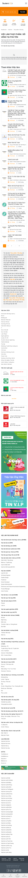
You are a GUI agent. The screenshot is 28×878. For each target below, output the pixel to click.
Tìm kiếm (22, 12)
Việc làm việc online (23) (7, 696)
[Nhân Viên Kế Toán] (4, 144)
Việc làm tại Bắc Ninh (6, 787)
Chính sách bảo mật (6, 860)
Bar (2, 690)
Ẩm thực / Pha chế (5, 681)
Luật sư (3, 605)
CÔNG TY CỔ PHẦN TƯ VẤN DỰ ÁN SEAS (19, 180)
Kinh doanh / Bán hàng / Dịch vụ (8, 313)
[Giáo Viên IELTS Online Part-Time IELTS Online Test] (4, 204)
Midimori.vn (4, 760)
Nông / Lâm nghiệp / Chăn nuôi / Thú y (10, 716)
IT (1, 327)
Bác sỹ (2, 666)
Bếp (2, 684)
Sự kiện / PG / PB (4, 338)
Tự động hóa (4, 724)
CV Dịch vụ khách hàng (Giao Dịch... (16, 388)
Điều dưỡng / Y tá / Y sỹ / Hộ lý (8, 668)
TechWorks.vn (4, 754)
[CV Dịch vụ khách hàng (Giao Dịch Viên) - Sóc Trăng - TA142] (4, 92)
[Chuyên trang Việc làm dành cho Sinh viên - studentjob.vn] (7, 3)
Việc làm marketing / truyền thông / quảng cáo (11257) (13, 643)
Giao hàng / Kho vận (5, 323)
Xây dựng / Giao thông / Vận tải (8, 358)
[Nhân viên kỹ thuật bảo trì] (4, 187)
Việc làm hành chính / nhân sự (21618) (10, 558)
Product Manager (5, 588)
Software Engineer (5, 575)
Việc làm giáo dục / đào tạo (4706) (10, 552)
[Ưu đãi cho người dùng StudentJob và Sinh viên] (14, 490)
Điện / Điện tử (4, 733)
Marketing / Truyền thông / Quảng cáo (9, 346)
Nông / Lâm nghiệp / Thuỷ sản (7, 360)
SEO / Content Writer (6, 655)
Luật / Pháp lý (4, 333)
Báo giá (22, 860)
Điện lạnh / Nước (5, 735)
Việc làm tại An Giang (6, 852)
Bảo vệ (2, 315)
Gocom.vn (3, 763)
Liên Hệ (15, 858)
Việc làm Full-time (5, 741)
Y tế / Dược (3, 350)
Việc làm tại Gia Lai (5, 836)
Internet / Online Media (6, 653)
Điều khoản (21, 858)
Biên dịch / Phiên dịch (5, 319)
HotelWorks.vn (4, 756)
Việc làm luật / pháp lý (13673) (8, 601)
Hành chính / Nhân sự (5, 325)
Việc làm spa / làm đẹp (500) (8, 598)
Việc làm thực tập (5, 748)
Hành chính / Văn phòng (7, 560)
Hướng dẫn (15, 860)
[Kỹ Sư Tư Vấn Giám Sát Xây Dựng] (4, 178)
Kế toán (3, 617)
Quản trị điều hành (5, 564)
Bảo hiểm (3, 626)
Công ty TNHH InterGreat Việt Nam (17, 206)
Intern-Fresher (4, 591)
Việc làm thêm (4, 348)
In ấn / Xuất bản (5, 650)
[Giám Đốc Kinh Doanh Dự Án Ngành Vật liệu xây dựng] (4, 169)
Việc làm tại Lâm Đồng (6, 798)
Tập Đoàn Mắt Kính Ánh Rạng (16, 188)
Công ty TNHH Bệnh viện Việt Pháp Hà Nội (19, 144)
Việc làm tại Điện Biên (6, 829)
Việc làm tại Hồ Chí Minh (7, 780)
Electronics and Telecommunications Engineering (13, 586)
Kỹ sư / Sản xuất (4, 329)
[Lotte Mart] (6, 424)
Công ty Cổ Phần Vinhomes (16, 137)
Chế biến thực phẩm (6, 702)
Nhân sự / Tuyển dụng (6, 562)
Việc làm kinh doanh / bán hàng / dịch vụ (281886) (13, 539)
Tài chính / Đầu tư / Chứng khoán (9, 624)
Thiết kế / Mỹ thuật (5, 342)
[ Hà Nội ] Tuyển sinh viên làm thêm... (16, 372)
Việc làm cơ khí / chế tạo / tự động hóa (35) (12, 722)
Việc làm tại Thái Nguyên (7, 789)
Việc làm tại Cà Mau (6, 823)
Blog (10, 858)
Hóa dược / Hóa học (6, 671)
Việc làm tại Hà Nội (5, 778)
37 (19, 245)
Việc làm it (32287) (6, 570)
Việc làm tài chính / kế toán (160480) (10, 615)
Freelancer (3, 579)
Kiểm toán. (3, 622)
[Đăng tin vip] (14, 452)
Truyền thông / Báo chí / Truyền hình (10, 648)
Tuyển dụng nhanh (17, 876)
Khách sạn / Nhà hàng (6, 688)
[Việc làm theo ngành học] (14, 523)
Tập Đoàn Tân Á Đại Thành (15, 171)
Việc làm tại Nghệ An (6, 805)
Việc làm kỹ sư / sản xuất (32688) (9, 594)
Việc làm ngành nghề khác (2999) (9, 609)
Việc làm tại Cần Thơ (6, 847)
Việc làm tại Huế (5, 850)
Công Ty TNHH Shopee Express (17, 416)
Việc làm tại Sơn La (5, 818)
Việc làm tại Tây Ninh (6, 820)
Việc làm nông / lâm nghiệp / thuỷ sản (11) (11, 714)
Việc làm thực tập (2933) (7, 638)
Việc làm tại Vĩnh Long (6, 845)
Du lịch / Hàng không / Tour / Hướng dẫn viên (12, 686)
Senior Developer (5, 582)
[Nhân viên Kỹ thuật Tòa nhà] (4, 137)
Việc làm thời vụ (5, 745)
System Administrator (6, 584)
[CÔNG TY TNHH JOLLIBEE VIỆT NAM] (6, 408)
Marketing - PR (4, 646)
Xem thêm (14, 398)
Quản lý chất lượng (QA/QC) (8, 567)
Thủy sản (3, 718)
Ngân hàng (3, 619)
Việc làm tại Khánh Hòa (6, 793)
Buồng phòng (4, 677)
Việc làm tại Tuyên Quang (7, 843)
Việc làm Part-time (5, 743)
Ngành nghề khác (5, 336)
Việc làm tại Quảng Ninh (7, 814)
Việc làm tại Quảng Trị (6, 816)
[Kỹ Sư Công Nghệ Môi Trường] (4, 83)
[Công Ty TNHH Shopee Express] (6, 416)
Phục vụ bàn (4, 693)
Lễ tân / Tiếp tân (5, 679)
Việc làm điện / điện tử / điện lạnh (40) (10, 730)
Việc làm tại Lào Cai (6, 802)
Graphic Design (4, 577)
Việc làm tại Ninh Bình (6, 807)
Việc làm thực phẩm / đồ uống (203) (10, 699)
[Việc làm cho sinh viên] (14, 513)
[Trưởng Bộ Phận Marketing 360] (4, 228)
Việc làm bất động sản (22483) (8, 545)
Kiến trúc (3, 634)
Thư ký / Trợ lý (4, 356)
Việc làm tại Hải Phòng (6, 784)
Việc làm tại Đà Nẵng (6, 782)
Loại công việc (5, 739)
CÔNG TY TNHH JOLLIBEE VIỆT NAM (17, 408)
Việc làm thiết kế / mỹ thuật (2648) (9, 630)
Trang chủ (4, 858)
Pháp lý (3, 603)
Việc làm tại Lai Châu (6, 796)
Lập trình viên (4, 573)
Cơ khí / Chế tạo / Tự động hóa (7, 362)
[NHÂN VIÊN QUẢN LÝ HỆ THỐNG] (4, 152)
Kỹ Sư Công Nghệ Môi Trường (17, 380)
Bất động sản (4, 317)
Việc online (3, 354)
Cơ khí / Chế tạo (5, 727)
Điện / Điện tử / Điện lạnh (6, 364)
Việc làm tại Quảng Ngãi (7, 811)
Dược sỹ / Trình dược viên (7, 664)
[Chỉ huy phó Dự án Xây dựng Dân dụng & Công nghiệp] (4, 195)
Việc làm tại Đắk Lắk (6, 827)
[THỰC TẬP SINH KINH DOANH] (4, 237)
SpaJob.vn (3, 758)
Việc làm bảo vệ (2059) (7, 542)
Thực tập (3, 344)
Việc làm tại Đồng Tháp (6, 834)
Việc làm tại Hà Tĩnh (6, 838)
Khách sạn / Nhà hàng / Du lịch (7, 352)
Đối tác (3, 751)
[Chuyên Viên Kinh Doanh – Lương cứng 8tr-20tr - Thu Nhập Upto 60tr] (4, 126)
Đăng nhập (24, 876)
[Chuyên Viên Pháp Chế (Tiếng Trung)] (4, 101)
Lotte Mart (12, 424)
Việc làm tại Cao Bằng (6, 825)
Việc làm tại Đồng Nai (6, 832)
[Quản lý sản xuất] (4, 161)
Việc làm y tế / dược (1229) (8, 662)
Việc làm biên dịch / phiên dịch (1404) (10, 548)
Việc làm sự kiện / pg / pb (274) (9, 612)
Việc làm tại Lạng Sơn (6, 800)
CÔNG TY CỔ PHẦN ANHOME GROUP (18, 238)
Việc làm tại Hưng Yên (6, 791)
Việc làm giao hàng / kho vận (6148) (10, 555)
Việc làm (10, 876)
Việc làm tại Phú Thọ (6, 809)
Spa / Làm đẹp (4, 331)
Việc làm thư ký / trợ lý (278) (8, 708)
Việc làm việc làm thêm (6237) (8, 659)
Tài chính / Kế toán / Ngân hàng (8, 340)
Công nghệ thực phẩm (6, 704)
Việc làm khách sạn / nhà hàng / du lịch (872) (12, 674)
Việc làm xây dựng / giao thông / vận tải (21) (12, 711)
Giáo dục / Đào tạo (5, 321)
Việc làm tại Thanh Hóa (6, 841)
